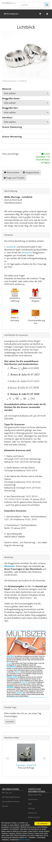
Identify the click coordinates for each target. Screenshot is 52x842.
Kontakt (5, 806)
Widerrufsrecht (34, 817)
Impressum (32, 813)
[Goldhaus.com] (8, 3)
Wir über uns (7, 792)
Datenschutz (33, 799)
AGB (30, 804)
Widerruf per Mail (35, 795)
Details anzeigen (24, 840)
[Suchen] (47, 4)
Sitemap (31, 808)
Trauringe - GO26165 (26, 765)
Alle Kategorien (12, 13)
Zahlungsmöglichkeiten (11, 797)
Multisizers (27, 252)
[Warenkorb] (40, 13)
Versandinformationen (10, 801)
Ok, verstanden (42, 823)
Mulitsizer (11, 246)
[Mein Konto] (47, 13)
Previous (7, 758)
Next (44, 758)
